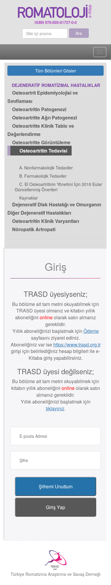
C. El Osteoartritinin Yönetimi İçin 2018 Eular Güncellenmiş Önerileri (58, 187)
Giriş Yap (55, 507)
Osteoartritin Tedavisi (42, 150)
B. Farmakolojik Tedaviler (42, 176)
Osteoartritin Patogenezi (38, 109)
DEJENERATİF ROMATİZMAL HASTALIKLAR (56, 85)
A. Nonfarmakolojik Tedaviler (45, 167)
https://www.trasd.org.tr (77, 344)
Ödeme (91, 331)
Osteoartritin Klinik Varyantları (45, 221)
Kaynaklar (28, 197)
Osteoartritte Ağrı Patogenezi (44, 117)
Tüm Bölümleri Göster (55, 71)
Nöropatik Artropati (33, 229)
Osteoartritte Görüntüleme (40, 142)
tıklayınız (55, 408)
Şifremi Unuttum (56, 486)
